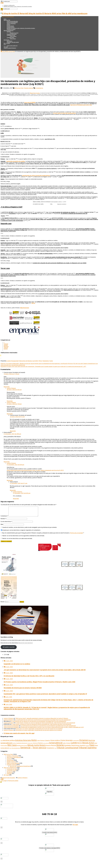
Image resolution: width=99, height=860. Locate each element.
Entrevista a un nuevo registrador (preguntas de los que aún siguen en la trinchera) (39, 728)
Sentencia (25, 747)
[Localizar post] (2, 1)
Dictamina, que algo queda (13, 42)
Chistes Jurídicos (55, 740)
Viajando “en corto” (14, 32)
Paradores (9, 772)
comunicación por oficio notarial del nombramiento (36, 175)
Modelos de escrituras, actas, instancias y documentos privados (18, 6)
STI (31, 748)
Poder (10, 748)
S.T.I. (5, 44)
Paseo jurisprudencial (13, 763)
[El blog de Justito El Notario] (7, 16)
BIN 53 (33, 303)
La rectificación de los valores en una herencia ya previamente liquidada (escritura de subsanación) (43, 720)
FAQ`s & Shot (7, 43)
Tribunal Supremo (87, 747)
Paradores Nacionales (12, 34)
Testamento (45, 361)
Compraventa (76, 740)
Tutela (51, 361)
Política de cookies (13, 780)
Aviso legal (4, 780)
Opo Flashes (9, 41)
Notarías (60, 745)
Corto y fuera (13, 38)
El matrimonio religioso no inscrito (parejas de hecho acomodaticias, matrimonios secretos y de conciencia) (45, 723)
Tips (55, 748)
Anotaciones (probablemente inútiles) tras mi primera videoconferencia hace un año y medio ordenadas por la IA (52, 727)
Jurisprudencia (46, 743)
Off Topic (6, 46)
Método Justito (33, 745)
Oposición (82, 745)
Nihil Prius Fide (7, 20)
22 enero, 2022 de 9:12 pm (17, 416)
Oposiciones (6, 39)
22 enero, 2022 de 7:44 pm (14, 404)
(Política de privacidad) (76, 533)
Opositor (87, 745)
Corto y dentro (13, 36)
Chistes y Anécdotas (11, 23)
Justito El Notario (11, 388)
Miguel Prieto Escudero (8, 777)
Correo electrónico (6, 521)
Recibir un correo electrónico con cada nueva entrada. (17, 538)
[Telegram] (2, 3)
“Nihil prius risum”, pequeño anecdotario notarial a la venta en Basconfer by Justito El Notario (41, 718)
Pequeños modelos (11, 29)
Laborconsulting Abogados (11, 725)
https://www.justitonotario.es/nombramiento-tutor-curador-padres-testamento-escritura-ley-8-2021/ (35, 470)
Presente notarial (10, 27)
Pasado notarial (10, 25)
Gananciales (30, 743)
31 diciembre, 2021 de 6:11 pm (18, 483)
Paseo (91, 745)
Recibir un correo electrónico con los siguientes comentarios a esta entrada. (23, 535)
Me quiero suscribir (9, 647)
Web (2, 524)
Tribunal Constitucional (67, 747)
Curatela (8, 361)
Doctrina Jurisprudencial (12, 22)
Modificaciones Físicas (22, 745)
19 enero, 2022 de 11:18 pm (11, 374)
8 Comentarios (39, 88)
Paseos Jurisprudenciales (12, 21)
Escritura (14, 743)
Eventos (8, 24)
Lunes (74, 742)
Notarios (48, 745)
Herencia (35, 743)
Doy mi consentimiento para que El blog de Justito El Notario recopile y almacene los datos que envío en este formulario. (43, 533)
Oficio (40, 361)
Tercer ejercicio (39, 747)
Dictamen (83, 740)
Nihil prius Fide (10, 51)
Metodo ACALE (88, 743)
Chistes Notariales (66, 740)
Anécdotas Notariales (23, 740)
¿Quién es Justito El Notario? (10, 48)
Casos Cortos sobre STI (12, 45)
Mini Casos (12, 745)
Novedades (67, 745)
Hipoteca (40, 743)
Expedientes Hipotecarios (21, 743)
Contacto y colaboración (9, 5)
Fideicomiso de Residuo (25, 361)
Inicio (5, 19)
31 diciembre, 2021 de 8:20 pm (21, 493)
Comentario (4, 516)
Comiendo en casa (11, 35)
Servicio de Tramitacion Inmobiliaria (20, 766)
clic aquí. (75, 824)
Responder (7, 386)
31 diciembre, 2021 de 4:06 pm (12, 434)
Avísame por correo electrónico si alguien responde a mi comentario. (21, 530)
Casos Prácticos (41, 740)
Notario (43, 745)
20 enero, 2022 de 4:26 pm (14, 389)
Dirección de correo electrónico (9, 643)
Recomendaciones (16, 748)
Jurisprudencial (55, 743)
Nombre (3, 518)
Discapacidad (14, 361)
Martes (79, 743)
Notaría (53, 745)
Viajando (9, 31)
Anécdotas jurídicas (9, 740)
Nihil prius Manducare (8, 30)
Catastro (47, 740)
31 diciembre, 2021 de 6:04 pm (15, 464)
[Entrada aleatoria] (1, 50)
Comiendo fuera (10, 37)
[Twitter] (1, 3)
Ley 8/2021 (35, 361)
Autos (34, 740)
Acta (1, 740)
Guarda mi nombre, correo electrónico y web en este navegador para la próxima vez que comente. (29, 527)
